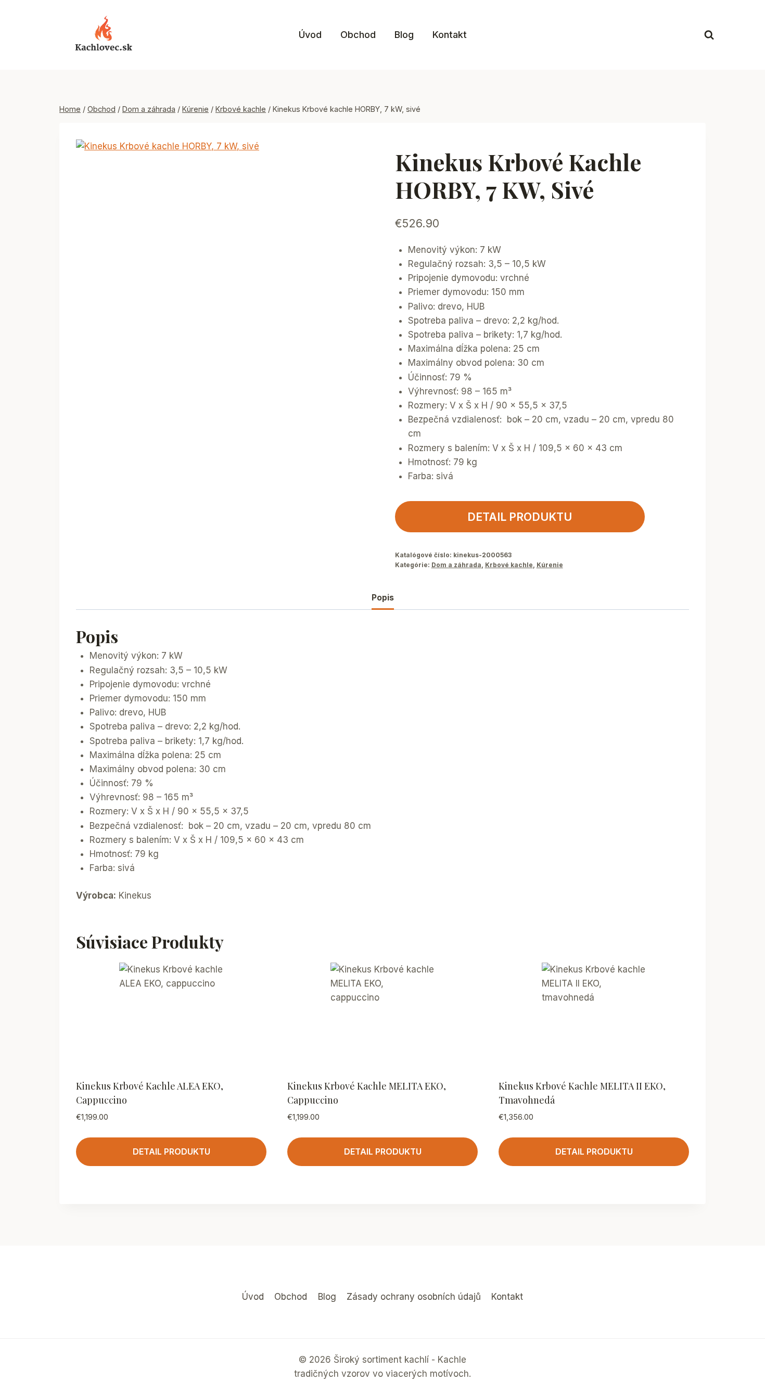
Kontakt (449, 34)
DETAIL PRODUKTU (519, 516)
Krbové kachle (509, 565)
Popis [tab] (383, 598)
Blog (404, 34)
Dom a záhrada (456, 565)
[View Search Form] (709, 35)
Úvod (310, 34)
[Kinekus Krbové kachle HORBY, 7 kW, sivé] (197, 271)
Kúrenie (550, 565)
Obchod (358, 34)
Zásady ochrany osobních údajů (414, 1296)
